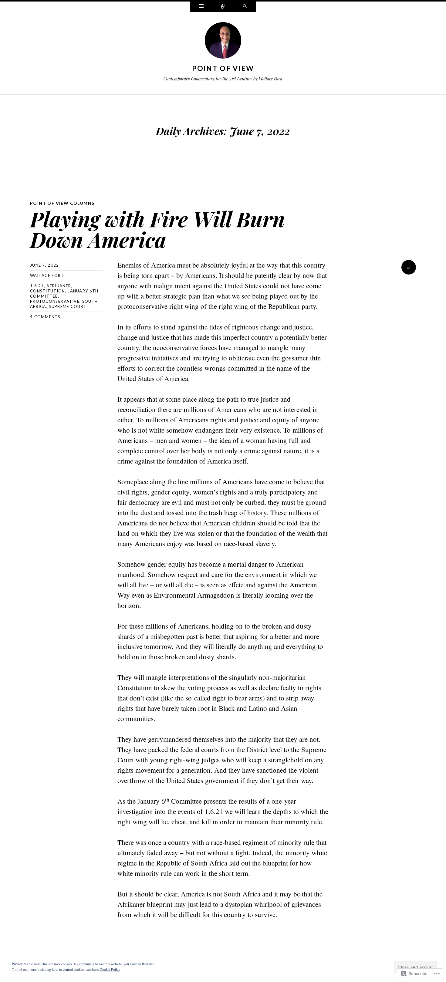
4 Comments (45, 316)
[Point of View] (223, 41)
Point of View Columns (62, 203)
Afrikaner (58, 285)
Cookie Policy (110, 969)
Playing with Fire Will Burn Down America (157, 229)
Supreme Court (67, 306)
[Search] (245, 7)
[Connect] (223, 7)
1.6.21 (37, 285)
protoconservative (54, 301)
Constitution (47, 291)
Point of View (223, 68)
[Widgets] (201, 7)
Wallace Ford (47, 275)
